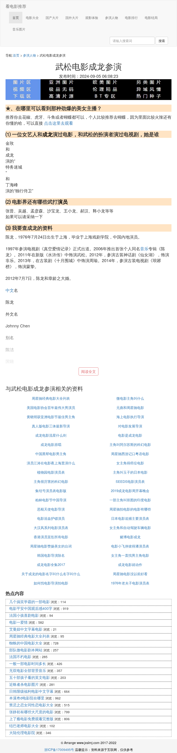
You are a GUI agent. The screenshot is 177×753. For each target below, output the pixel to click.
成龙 (47, 134)
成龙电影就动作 (130, 564)
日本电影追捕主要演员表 (130, 518)
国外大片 (71, 17)
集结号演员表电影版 (50, 490)
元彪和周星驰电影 (130, 407)
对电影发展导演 (130, 425)
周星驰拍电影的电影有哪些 (130, 509)
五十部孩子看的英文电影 (29, 677)
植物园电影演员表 (51, 472)
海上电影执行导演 (130, 416)
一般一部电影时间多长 (27, 663)
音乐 (144, 248)
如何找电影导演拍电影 (51, 583)
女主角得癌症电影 (130, 462)
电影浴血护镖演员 (51, 518)
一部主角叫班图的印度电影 (130, 499)
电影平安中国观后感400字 (30, 608)
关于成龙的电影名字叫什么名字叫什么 (50, 573)
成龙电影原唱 (51, 444)
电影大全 (32, 17)
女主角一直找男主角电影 (130, 555)
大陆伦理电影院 (22, 732)
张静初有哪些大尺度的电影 (31, 711)
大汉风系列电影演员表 (51, 527)
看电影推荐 (16, 6)
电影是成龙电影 (130, 435)
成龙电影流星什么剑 (50, 435)
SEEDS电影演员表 (130, 481)
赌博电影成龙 (130, 536)
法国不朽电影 (20, 656)
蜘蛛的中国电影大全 (25, 643)
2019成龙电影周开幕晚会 (130, 490)
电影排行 (131, 17)
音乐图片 (18, 29)
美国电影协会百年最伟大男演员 (51, 407)
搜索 (162, 40)
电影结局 (151, 17)
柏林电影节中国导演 (50, 499)
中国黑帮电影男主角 (50, 453)
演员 (63, 201)
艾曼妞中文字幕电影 (25, 629)
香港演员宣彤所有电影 (51, 536)
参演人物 (111, 17)
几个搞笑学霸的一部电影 (29, 601)
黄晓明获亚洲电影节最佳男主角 (51, 416)
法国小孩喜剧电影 (24, 615)
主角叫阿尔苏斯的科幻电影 (130, 444)
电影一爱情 (18, 622)
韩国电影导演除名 (51, 555)
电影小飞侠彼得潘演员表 (130, 546)
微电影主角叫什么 (130, 398)
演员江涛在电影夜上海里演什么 (51, 462)
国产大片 (52, 17)
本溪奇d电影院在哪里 (26, 698)
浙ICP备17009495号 (59, 749)
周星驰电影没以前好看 (130, 573)
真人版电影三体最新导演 (51, 425)
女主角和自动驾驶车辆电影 (130, 527)
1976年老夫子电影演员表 (130, 583)
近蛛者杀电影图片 (24, 684)
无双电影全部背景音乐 (27, 670)
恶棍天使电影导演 (51, 509)
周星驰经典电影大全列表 (51, 398)
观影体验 (91, 17)
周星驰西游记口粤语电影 (130, 453)
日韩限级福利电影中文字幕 (31, 691)
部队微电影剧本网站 (25, 650)
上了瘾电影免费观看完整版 (31, 718)
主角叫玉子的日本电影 (130, 472)
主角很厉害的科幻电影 (51, 481)
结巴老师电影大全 (24, 725)
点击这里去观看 (58, 123)
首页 (15, 17)
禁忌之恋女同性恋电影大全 (31, 705)
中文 (10, 290)
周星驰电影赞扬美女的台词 (51, 546)
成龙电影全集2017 (51, 564)
